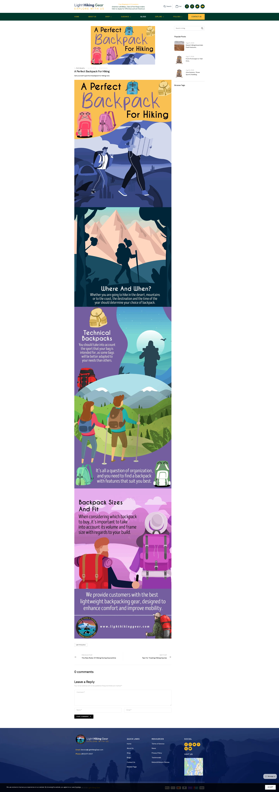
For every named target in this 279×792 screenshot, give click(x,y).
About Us (130, 748)
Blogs (129, 757)
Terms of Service (158, 744)
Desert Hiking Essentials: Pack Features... (194, 46)
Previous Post (99, 656)
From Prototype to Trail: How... (194, 60)
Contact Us (196, 17)
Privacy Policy (157, 753)
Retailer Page (132, 767)
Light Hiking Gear (81, 645)
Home (129, 744)
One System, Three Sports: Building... (193, 73)
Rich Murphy (80, 68)
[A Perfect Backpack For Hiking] (122, 359)
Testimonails (156, 757)
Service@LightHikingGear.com (92, 750)
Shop (129, 753)
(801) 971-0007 (87, 754)
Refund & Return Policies (160, 762)
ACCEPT (270, 787)
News (154, 748)
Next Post (154, 656)
